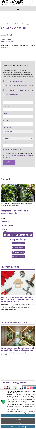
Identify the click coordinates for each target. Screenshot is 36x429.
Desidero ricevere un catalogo (15, 81)
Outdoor (17, 24)
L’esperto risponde (10, 267)
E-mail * (5, 113)
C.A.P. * (5, 142)
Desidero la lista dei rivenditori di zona (19, 85)
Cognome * (6, 106)
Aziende (9, 24)
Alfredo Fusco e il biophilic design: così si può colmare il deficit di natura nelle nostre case (17, 349)
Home (3, 24)
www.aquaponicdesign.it (7, 41)
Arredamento (6, 221)
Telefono (6, 120)
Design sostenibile (7, 225)
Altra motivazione (11, 94)
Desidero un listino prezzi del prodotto (19, 90)
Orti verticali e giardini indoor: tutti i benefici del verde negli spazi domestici (16, 204)
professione (7, 127)
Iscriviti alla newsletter (13, 149)
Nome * (5, 98)
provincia (6, 135)
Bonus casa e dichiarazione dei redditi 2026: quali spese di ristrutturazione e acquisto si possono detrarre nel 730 (17, 299)
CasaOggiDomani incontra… (14, 322)
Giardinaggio (26, 24)
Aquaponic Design (18, 239)
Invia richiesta (9, 162)
